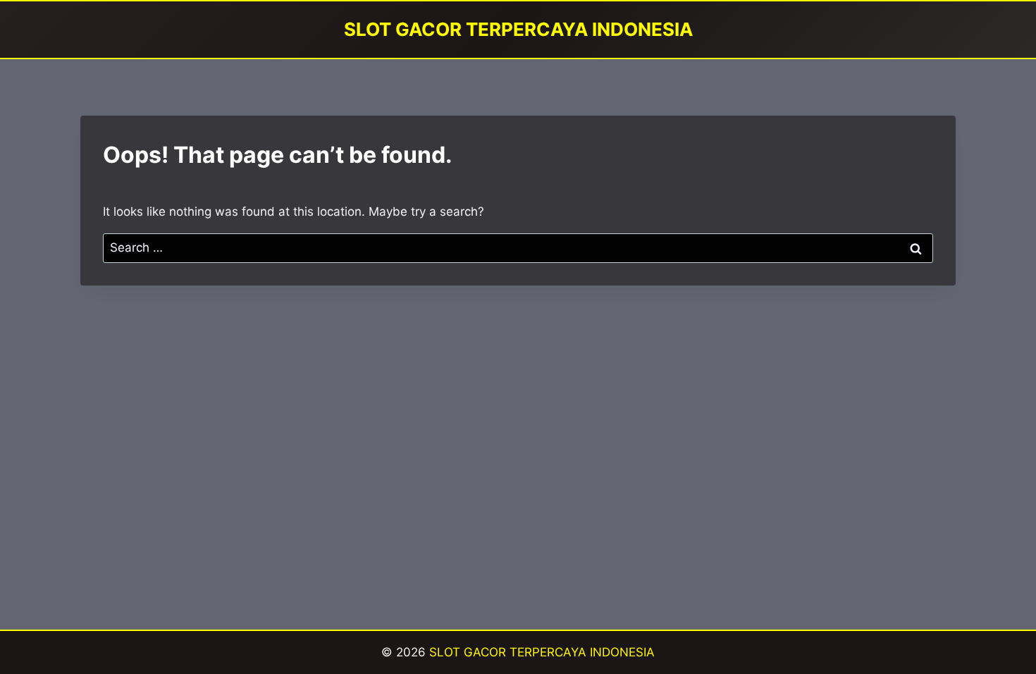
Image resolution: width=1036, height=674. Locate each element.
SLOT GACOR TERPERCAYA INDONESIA (542, 652)
